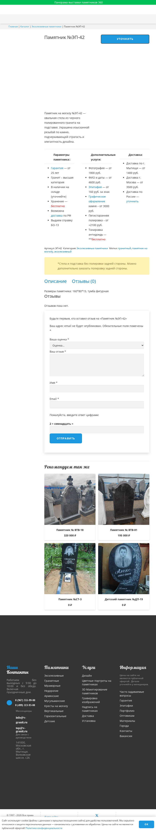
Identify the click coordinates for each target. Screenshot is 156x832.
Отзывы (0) (84, 281)
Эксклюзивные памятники (46, 26)
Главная (13, 26)
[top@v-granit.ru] (11, 729)
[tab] (55, 281)
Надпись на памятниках (90, 709)
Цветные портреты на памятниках (96, 682)
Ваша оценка (59, 339)
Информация (133, 667)
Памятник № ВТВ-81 (123, 530)
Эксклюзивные (54, 675)
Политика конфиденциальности (44, 828)
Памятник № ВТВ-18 (70, 530)
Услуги (88, 667)
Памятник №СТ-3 (70, 599)
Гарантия (57, 168)
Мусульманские (54, 701)
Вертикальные (54, 711)
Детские (49, 721)
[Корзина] (143, 19)
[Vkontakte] (88, 815)
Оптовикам (127, 715)
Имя (53, 382)
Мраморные (52, 685)
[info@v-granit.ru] (11, 720)
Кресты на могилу (56, 706)
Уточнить (125, 39)
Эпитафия (95, 187)
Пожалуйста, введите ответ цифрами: (74, 415)
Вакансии (126, 736)
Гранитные (51, 681)
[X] (97, 815)
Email (54, 399)
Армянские (51, 696)
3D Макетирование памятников (94, 691)
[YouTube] (105, 815)
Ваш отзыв (58, 351)
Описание (55, 281)
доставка (57, 215)
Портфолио (127, 711)
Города (124, 726)
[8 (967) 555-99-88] (11, 702)
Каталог (24, 26)
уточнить (132, 201)
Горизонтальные (55, 716)
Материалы (127, 721)
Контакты (126, 731)
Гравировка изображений (91, 700)
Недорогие (51, 691)
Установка (89, 721)
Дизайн (87, 675)
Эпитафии (126, 705)
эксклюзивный (63, 251)
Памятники (56, 667)
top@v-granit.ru (21, 729)
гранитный (124, 248)
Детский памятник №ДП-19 (124, 599)
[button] (151, 19)
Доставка (88, 716)
